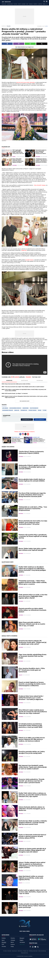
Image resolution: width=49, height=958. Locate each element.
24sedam (28, 377)
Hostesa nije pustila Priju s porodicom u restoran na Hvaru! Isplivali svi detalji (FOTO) (33, 536)
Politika (15, 4)
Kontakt (9, 951)
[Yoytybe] (35, 947)
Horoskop (22, 942)
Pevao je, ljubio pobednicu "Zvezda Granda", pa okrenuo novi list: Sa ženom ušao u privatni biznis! (31, 781)
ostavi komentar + (39, 419)
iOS (12, 377)
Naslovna (4, 26)
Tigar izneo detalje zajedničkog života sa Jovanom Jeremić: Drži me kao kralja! (32, 656)
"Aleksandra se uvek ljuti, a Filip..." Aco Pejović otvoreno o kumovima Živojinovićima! (33, 508)
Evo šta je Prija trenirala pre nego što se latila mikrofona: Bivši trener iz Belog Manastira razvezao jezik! (32, 494)
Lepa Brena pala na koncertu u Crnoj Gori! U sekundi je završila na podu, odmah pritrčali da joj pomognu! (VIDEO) (39, 440)
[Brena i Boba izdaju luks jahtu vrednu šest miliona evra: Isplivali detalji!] (10, 552)
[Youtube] (28, 434)
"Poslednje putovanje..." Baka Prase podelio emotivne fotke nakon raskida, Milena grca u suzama (33, 582)
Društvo (35, 4)
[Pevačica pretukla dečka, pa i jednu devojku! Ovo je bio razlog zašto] (10, 755)
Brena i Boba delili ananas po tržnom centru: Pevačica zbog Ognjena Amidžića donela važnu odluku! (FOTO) (17, 160)
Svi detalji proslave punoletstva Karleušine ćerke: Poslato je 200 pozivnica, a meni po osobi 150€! (30, 725)
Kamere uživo (10, 4)
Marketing (20, 951)
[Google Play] (42, 939)
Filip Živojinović (34, 408)
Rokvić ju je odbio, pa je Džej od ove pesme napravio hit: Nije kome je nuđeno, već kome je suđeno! (32, 739)
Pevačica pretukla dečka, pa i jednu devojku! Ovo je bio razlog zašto (32, 752)
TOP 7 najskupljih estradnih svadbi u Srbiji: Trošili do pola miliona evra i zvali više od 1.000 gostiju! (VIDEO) (18, 152)
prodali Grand (29, 260)
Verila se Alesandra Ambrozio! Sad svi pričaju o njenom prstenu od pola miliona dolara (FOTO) (32, 836)
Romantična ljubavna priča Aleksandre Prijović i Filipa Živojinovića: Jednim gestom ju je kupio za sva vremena (41, 152)
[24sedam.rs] (6, 2)
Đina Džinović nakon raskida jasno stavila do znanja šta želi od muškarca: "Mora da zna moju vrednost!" (33, 711)
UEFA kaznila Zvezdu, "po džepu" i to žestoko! (16, 393)
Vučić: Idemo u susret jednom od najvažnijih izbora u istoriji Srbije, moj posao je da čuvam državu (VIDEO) (25, 390)
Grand (39, 410)
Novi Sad (22, 944)
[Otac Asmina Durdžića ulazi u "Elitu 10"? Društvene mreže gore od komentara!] (10, 672)
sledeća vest (36, 437)
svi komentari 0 (26, 419)
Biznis (44, 4)
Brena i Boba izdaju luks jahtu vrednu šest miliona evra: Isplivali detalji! (32, 549)
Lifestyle (40, 4)
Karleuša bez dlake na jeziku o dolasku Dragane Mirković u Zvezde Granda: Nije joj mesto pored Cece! (33, 822)
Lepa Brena (5, 408)
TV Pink (44, 410)
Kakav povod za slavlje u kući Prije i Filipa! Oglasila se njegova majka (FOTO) (18, 440)
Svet (27, 4)
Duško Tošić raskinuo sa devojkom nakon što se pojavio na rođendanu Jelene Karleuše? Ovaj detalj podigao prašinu (32, 569)
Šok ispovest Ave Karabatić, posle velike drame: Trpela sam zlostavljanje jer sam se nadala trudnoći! (33, 767)
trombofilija (24, 410)
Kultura (13, 944)
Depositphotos (24, 953)
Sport (19, 4)
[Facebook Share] (7, 44)
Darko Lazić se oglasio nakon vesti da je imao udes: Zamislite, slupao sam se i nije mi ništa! (33, 891)
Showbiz (23, 4)
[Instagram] (23, 434)
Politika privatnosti (33, 951)
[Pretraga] (44, 1)
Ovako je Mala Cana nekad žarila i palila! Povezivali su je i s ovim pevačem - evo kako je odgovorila (31, 697)
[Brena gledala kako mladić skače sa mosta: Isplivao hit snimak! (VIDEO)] (10, 483)
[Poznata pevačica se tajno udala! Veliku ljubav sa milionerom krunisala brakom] (10, 612)
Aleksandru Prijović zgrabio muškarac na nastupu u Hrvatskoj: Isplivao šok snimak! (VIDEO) (32, 467)
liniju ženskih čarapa (39, 185)
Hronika (31, 4)
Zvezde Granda (32, 410)
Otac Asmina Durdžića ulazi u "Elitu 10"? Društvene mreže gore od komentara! (32, 670)
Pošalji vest (25, 951)
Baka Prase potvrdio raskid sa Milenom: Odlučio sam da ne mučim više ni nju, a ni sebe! (32, 624)
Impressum (14, 951)
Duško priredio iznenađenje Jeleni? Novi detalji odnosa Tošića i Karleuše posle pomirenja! (32, 905)
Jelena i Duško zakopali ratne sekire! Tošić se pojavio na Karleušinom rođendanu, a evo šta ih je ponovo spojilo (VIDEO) (32, 865)
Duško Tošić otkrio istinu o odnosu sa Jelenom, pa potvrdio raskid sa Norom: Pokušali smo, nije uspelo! (33, 794)
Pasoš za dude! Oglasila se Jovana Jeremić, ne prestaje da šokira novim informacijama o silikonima (32, 684)
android (17, 377)
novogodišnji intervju (15, 408)
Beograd (22, 938)
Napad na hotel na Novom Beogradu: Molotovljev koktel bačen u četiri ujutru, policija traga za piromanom (26, 397)
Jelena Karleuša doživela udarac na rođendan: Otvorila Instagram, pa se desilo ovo (32, 808)
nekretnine (25, 408)
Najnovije (4, 4)
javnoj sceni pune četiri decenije (26, 82)
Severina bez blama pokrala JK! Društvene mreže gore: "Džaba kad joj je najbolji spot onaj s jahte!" (32, 642)
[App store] (33, 939)
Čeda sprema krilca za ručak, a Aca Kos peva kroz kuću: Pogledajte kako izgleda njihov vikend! (33, 596)
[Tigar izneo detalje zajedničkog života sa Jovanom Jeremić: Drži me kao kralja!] (10, 658)
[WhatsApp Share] (30, 44)
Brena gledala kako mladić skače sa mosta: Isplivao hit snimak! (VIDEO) (32, 480)
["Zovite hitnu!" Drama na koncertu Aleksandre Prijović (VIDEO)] (10, 455)
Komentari (40, 380)
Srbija (12, 946)
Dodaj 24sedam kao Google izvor (25, 47)
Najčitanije (24, 380)
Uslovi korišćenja (42, 951)
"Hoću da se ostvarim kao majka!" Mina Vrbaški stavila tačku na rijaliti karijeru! (24, 386)
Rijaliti (20, 675)
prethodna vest (16, 437)
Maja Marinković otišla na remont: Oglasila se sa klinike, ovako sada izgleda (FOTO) (31, 878)
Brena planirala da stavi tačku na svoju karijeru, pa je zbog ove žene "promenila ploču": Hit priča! (33, 522)
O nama (5, 951)
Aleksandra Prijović (7, 410)
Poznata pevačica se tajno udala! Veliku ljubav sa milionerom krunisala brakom (32, 610)
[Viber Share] (18, 44)
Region (21, 940)
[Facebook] (20, 434)
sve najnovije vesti (24, 401)
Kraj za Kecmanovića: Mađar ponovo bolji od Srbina (17, 384)
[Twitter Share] (41, 44)
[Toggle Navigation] (46, 1)
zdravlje (16, 410)
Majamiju (24, 250)
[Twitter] (25, 434)
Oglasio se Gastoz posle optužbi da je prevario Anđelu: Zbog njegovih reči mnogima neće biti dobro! (32, 850)
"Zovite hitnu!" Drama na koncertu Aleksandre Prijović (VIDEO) (31, 452)
